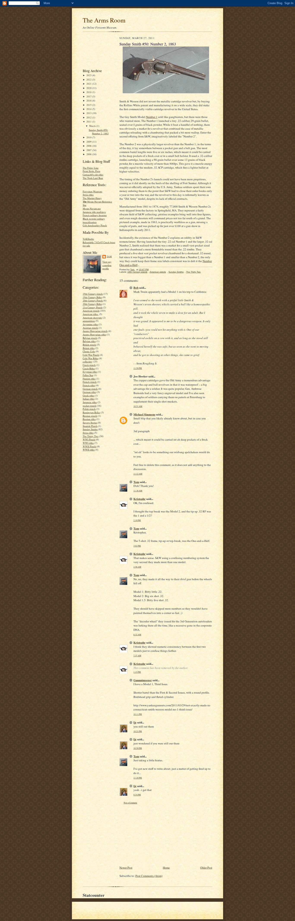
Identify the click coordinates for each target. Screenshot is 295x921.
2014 (89, 109)
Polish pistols (89, 409)
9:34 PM (137, 794)
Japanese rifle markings (94, 212)
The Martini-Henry (92, 198)
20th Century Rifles (92, 304)
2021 (89, 83)
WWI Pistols (89, 439)
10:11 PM (137, 714)
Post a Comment (130, 802)
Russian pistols (90, 415)
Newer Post (125, 867)
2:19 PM (137, 520)
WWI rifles (88, 442)
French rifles (89, 385)
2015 (89, 104)
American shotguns (92, 317)
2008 (89, 145)
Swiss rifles (88, 194)
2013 (89, 113)
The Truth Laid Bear (93, 178)
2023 (89, 75)
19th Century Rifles (92, 297)
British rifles (89, 348)
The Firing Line (90, 167)
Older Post (206, 867)
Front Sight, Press (91, 171)
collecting (87, 361)
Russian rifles (89, 419)
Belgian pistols (90, 338)
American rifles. (90, 314)
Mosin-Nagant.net (92, 208)
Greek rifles (88, 395)
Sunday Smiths (90, 429)
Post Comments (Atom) (148, 876)
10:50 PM (137, 748)
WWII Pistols (89, 446)
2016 (89, 100)
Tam (109, 256)
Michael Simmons (144, 414)
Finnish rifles (89, 378)
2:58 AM (137, 566)
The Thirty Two (90, 436)
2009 (89, 141)
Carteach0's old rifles (93, 174)
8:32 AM (137, 634)
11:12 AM (137, 473)
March (92, 125)
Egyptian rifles (90, 371)
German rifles (89, 392)
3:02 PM (137, 545)
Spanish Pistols (90, 426)
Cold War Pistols (91, 354)
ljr (134, 722)
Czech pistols (89, 365)
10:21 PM (137, 731)
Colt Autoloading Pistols (95, 225)
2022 (89, 79)
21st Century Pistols (92, 307)
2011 (89, 121)
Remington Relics (91, 412)
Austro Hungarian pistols (95, 331)
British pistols (89, 344)
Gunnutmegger (142, 680)
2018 (89, 92)
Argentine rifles (90, 324)
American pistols (91, 310)
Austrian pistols (90, 327)
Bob (135, 287)
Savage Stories (90, 422)
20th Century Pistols (93, 300)
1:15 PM (137, 672)
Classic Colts (89, 351)
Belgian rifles (89, 341)
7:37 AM (137, 655)
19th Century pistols (93, 293)
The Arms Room (104, 20)
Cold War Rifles (90, 358)
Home (166, 867)
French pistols (90, 381)
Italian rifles (88, 398)
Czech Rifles (89, 368)
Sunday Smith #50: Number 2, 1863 (99, 131)
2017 (89, 96)
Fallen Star (88, 375)
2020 (89, 88)
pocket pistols (89, 405)
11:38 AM (137, 490)
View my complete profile (106, 265)
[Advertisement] (96, 51)
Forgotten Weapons (92, 191)
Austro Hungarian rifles (94, 334)
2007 (89, 150)
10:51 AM (137, 406)
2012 (89, 117)
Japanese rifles (90, 402)
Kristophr (139, 499)
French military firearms (95, 215)
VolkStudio (88, 238)
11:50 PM (137, 368)
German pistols (90, 388)
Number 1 (151, 117)
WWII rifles (89, 449)
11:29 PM (137, 777)
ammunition (89, 320)
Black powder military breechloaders (94, 220)
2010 (89, 137)
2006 (89, 154)
